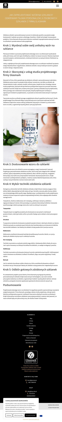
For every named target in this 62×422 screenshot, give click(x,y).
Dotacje (31, 333)
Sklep (31, 330)
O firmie (31, 321)
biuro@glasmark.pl (32, 380)
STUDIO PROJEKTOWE (53, 407)
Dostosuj (9, 415)
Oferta (31, 323)
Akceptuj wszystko (30, 415)
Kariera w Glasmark (31, 338)
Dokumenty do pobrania (31, 340)
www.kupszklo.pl (31, 395)
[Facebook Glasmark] (54, 1)
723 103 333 (32, 393)
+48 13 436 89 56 (32, 382)
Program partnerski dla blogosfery (31, 335)
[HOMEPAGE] (5, 5)
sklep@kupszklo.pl (32, 391)
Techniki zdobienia (31, 326)
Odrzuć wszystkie (18, 415)
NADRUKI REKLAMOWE (53, 405)
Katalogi (31, 328)
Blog (31, 318)
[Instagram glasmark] (58, 1)
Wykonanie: (31, 419)
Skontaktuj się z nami (31, 342)
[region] (21, 408)
